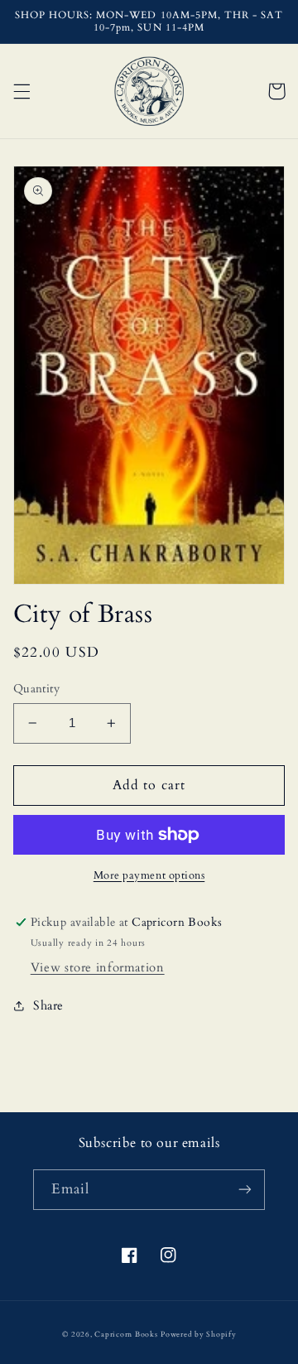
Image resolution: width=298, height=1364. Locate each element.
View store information (98, 967)
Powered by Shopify (198, 1334)
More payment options (149, 876)
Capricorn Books (125, 1334)
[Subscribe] (245, 1189)
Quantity (36, 688)
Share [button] (48, 1005)
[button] (21, 91)
